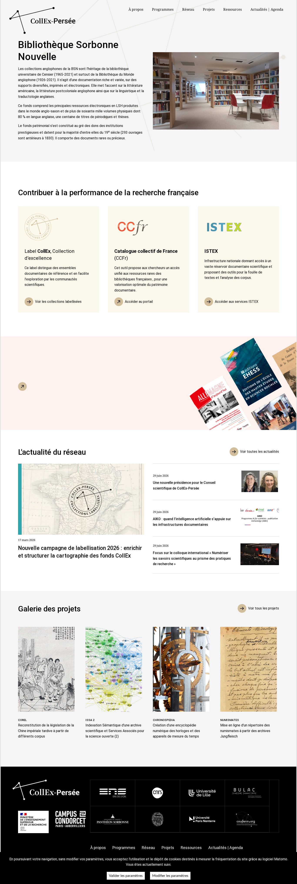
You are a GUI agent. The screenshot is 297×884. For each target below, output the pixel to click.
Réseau (188, 9)
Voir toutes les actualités (259, 451)
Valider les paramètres (126, 875)
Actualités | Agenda (266, 9)
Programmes (123, 847)
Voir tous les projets (263, 608)
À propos (98, 847)
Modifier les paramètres (170, 875)
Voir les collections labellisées (58, 302)
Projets (209, 9)
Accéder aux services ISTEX (236, 302)
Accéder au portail (139, 302)
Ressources (232, 9)
